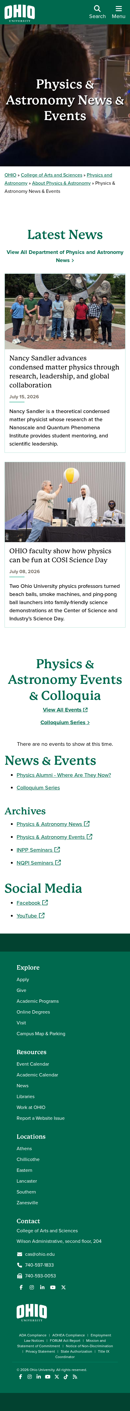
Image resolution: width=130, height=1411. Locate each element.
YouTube (30, 916)
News (22, 1085)
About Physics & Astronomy (61, 183)
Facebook (32, 903)
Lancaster (27, 1181)
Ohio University (42, 1369)
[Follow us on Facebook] (21, 1287)
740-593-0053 (40, 1276)
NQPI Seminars (39, 863)
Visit (21, 1022)
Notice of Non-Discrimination (89, 1346)
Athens (24, 1148)
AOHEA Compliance (68, 1335)
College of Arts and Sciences (51, 174)
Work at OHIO (31, 1107)
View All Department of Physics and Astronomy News (65, 256)
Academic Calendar (37, 1074)
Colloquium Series (63, 722)
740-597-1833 (39, 1265)
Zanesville (27, 1202)
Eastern (24, 1170)
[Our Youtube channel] (52, 1287)
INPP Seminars (38, 850)
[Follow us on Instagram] (31, 1287)
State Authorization (76, 1351)
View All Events (65, 710)
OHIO (10, 174)
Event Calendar (33, 1064)
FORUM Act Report (65, 1340)
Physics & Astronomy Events (54, 837)
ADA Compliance (33, 1335)
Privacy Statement (40, 1351)
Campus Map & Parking (41, 1033)
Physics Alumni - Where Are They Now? (64, 775)
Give (21, 990)
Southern (26, 1191)
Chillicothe (28, 1159)
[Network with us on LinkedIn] (42, 1287)
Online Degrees (33, 1011)
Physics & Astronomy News (53, 824)
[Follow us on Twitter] (63, 1287)
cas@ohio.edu (40, 1254)
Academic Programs (38, 1001)
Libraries (25, 1096)
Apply (23, 979)
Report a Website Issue (41, 1118)
